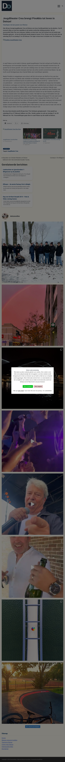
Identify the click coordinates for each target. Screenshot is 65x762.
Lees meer (21, 390)
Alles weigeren (38, 386)
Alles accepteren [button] (28, 386)
